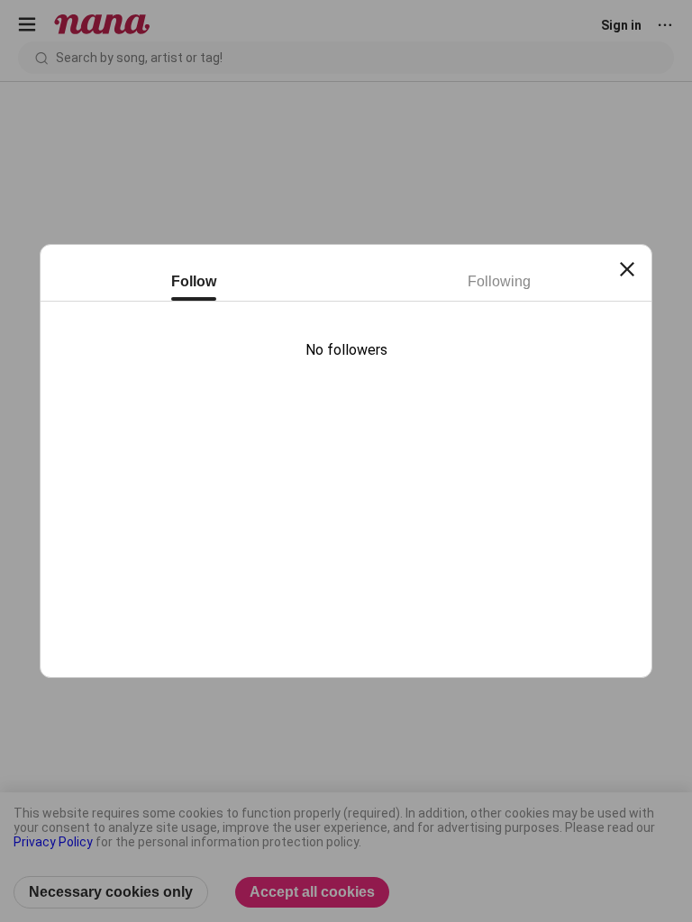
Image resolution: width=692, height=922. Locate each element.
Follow (193, 281)
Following (499, 281)
